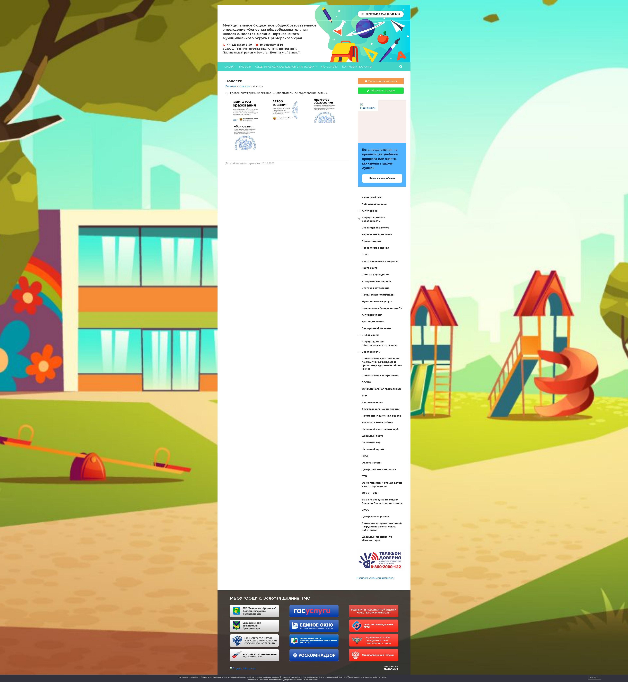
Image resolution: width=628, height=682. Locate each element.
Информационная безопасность (373, 219)
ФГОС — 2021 (370, 492)
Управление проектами (377, 234)
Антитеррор (370, 210)
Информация (370, 334)
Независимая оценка (375, 247)
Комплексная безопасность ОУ (382, 308)
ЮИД (365, 456)
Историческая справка (376, 281)
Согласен (594, 678)
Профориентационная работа (381, 415)
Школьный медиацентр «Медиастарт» (377, 538)
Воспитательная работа (377, 422)
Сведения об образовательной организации (284, 66)
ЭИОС (365, 509)
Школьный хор (371, 442)
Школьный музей (373, 449)
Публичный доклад (374, 204)
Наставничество (372, 402)
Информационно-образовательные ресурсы (379, 343)
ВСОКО (366, 382)
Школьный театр (372, 435)
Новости (245, 66)
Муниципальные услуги (377, 301)
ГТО (364, 476)
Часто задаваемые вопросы (380, 261)
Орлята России (371, 462)
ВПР (364, 395)
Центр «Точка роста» (375, 516)
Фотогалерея (329, 66)
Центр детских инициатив (379, 469)
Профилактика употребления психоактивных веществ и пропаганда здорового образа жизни (382, 363)
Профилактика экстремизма (380, 375)
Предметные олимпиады (378, 294)
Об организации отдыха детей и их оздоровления (382, 484)
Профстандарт (371, 241)
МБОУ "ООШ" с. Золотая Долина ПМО (270, 598)
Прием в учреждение (376, 274)
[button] (401, 66)
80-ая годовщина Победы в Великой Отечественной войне (382, 501)
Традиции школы (373, 321)
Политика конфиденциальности (375, 578)
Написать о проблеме (382, 178)
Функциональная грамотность (381, 388)
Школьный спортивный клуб (380, 429)
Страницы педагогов (375, 227)
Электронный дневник (376, 328)
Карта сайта (369, 267)
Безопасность (371, 351)
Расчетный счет (372, 197)
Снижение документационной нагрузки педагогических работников (382, 527)
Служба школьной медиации (380, 409)
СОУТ (365, 254)
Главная (229, 66)
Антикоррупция (372, 314)
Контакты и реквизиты (357, 66)
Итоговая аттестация (375, 288)
